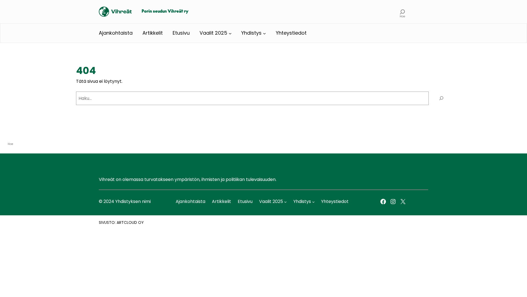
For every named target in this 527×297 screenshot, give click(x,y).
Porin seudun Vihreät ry (165, 11)
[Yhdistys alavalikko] (264, 33)
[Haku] (441, 98)
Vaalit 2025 (213, 32)
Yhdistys (251, 32)
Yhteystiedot (291, 32)
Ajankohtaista (116, 32)
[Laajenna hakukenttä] (402, 11)
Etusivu (181, 32)
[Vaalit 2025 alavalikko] (230, 33)
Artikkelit (152, 32)
